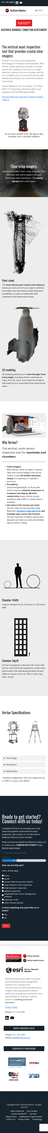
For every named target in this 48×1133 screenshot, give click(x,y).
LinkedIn (17, 2)
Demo (6, 875)
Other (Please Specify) (13, 902)
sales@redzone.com (21, 1037)
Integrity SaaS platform (29, 511)
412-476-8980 (7, 2)
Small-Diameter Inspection (15, 888)
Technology (11, 758)
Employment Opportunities (25, 2)
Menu (40, 10)
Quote (6, 878)
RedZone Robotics (27, 1105)
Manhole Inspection (12, 891)
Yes (5, 914)
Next (6, 926)
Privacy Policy (11, 1007)
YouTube (21, 2)
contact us (16, 780)
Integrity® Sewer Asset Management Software (20, 895)
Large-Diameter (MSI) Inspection (18, 885)
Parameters (11, 764)
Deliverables (11, 771)
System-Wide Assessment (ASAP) (18, 882)
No (5, 917)
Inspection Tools (11, 899)
